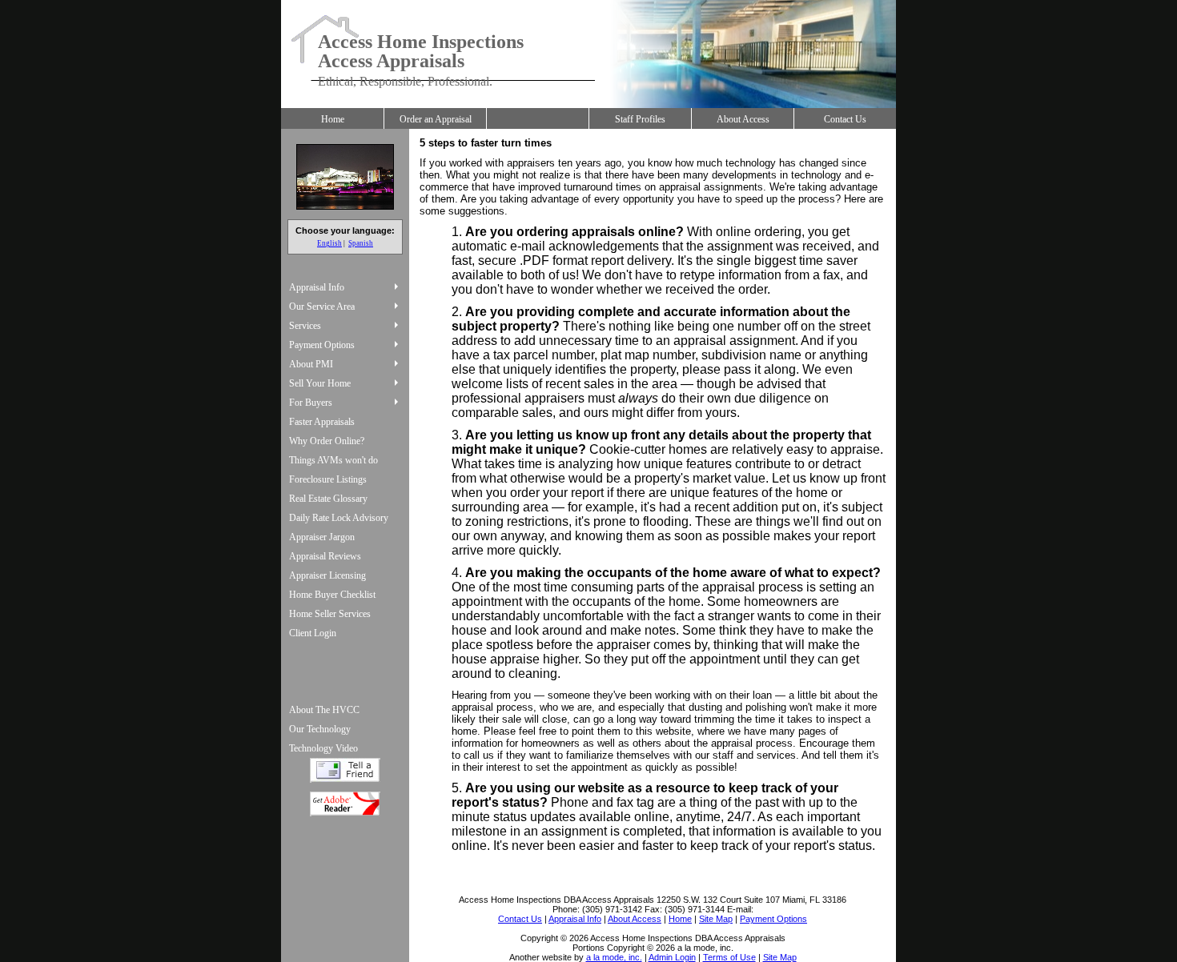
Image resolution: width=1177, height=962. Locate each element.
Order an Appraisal (436, 119)
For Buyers (310, 402)
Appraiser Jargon (322, 537)
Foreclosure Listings (328, 479)
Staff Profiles (640, 119)
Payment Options (322, 345)
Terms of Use (729, 957)
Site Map (780, 957)
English (329, 243)
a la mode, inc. (614, 957)
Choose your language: (345, 230)
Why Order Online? (326, 441)
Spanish (360, 243)
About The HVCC (324, 709)
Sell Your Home (320, 383)
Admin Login (672, 957)
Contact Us (845, 119)
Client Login (312, 633)
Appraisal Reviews (325, 556)
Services (305, 325)
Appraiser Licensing (327, 575)
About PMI (311, 364)
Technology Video (323, 748)
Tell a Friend (345, 770)
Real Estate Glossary (328, 498)
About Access (743, 119)
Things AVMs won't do (333, 460)
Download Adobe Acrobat (345, 804)
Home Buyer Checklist (332, 594)
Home (332, 119)
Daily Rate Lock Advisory (338, 517)
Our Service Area (322, 306)
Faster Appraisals (322, 421)
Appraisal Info (316, 287)
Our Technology (320, 729)
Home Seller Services (330, 613)
